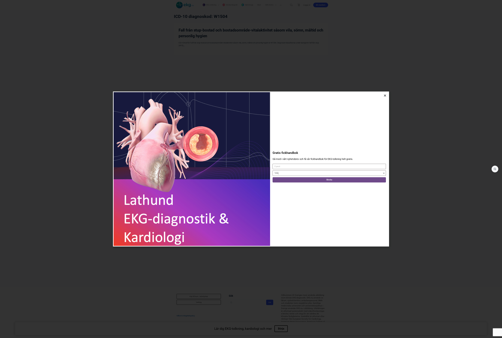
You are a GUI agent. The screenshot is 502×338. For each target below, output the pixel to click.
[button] (385, 95)
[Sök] (495, 169)
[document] (251, 169)
